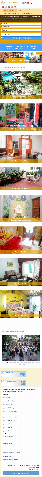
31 (26, 364)
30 (24, 364)
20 (32, 362)
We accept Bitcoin (25, 465)
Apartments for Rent (10, 10)
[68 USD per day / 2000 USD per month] (21, 100)
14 (24, 362)
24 (37, 362)
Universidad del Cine (7, 456)
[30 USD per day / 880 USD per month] (21, 164)
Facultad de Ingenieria (8, 436)
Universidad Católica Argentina (10, 440)
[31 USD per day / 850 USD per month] (21, 319)
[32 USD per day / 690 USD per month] (21, 287)
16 (26, 362)
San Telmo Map (23, 10)
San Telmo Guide (26, 13)
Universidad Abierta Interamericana (11, 459)
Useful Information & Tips (11, 13)
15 (25, 362)
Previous (3, 348)
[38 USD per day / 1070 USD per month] (21, 132)
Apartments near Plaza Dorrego (10, 411)
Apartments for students (21, 60)
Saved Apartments (36, 3)
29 (23, 364)
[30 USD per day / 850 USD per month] (21, 255)
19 (30, 362)
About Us (16, 465)
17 (28, 362)
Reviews (33, 465)
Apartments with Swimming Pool (10, 417)
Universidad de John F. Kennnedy (10, 447)
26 (19, 364)
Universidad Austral (7, 443)
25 (39, 362)
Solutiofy (37, 469)
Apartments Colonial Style (9, 400)
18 (29, 362)
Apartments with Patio (8, 424)
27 (20, 364)
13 (22, 362)
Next (38, 348)
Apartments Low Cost (8, 404)
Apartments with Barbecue (9, 420)
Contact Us (10, 465)
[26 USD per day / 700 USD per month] (21, 192)
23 (36, 362)
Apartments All (6, 397)
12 (21, 362)
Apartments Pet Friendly (8, 408)
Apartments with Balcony (8, 427)
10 (18, 362)
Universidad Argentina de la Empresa (11, 452)
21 (33, 362)
